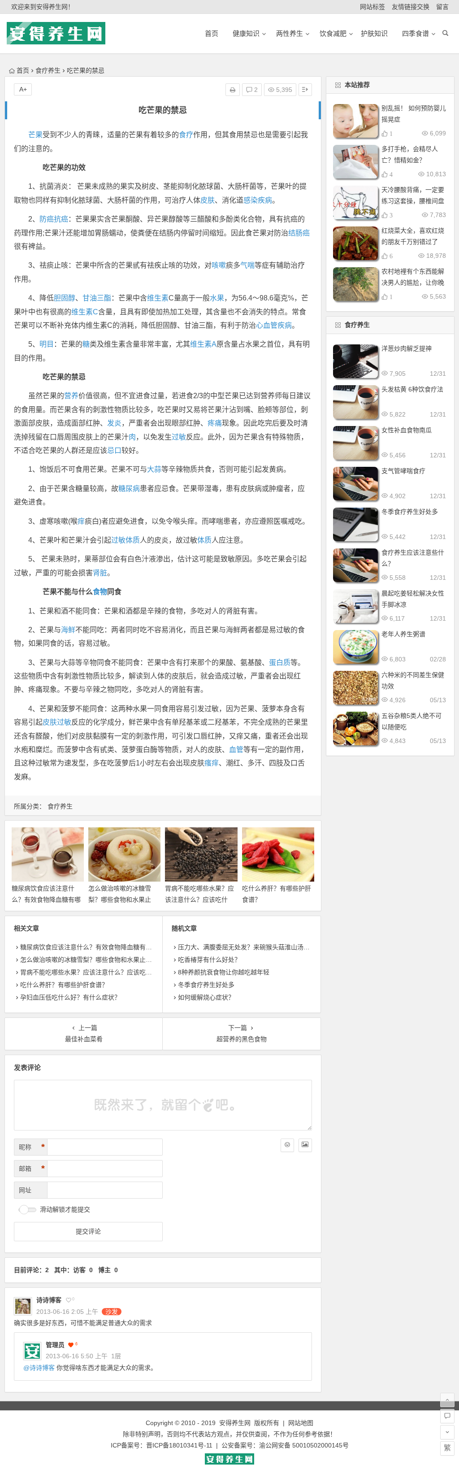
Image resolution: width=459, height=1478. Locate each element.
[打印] (232, 89)
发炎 (114, 423)
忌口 (114, 450)
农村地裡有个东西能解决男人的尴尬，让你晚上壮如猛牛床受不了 (412, 282)
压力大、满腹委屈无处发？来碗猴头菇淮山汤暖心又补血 (256, 947)
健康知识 (246, 33)
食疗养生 (48, 70)
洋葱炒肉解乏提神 (406, 348)
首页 (23, 70)
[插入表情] (287, 1145)
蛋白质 (279, 662)
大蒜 (154, 469)
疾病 (265, 200)
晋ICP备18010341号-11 (179, 1445)
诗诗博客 (48, 1300)
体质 (204, 540)
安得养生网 (235, 1422)
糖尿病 (129, 488)
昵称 (32, 1147)
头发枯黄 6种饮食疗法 (412, 389)
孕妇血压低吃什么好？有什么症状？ (70, 997)
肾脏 (100, 573)
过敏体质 (125, 540)
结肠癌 (299, 233)
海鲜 (68, 630)
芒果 (35, 135)
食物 (100, 592)
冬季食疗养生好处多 (206, 984)
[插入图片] (305, 1145)
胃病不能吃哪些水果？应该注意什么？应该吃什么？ (199, 899)
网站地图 (300, 1422)
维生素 (158, 298)
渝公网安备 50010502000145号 (304, 1445)
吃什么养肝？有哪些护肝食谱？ (64, 984)
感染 (250, 200)
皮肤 (207, 200)
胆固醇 (64, 298)
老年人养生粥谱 (403, 634)
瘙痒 (211, 763)
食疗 (186, 135)
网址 (25, 1190)
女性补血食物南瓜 (406, 430)
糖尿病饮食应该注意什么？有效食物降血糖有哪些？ (46, 899)
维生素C (84, 312)
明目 (46, 344)
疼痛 (215, 423)
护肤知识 (374, 33)
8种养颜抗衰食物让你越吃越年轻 (223, 972)
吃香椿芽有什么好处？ (209, 959)
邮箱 (32, 1169)
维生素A (203, 344)
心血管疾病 (274, 325)
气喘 (247, 265)
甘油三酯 (96, 298)
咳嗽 (219, 265)
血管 (236, 749)
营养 (71, 396)
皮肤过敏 (57, 722)
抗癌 (61, 219)
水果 (217, 298)
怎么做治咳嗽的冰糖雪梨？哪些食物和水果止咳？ (119, 899)
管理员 (55, 1344)
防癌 (46, 219)
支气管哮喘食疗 (403, 470)
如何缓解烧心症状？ (206, 997)
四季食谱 (415, 33)
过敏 (179, 437)
